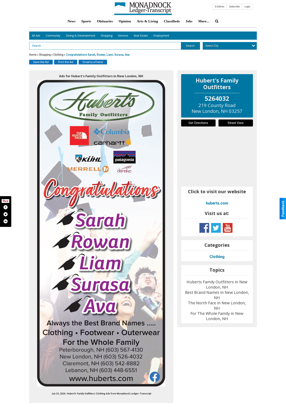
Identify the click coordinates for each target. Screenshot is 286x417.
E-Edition (219, 6)
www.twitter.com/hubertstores (216, 228)
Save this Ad (41, 62)
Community (53, 35)
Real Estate (141, 35)
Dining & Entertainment (80, 35)
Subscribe (234, 6)
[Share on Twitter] (5, 214)
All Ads (36, 35)
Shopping (106, 35)
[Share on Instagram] (5, 221)
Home (33, 54)
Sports (86, 21)
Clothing (58, 54)
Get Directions (198, 123)
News (71, 21)
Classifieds (172, 21)
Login (247, 6)
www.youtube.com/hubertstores (227, 228)
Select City (211, 45)
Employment (161, 35)
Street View (236, 123)
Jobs (189, 21)
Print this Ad (65, 62)
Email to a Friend (93, 62)
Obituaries (105, 21)
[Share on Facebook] (5, 207)
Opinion (125, 21)
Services (123, 35)
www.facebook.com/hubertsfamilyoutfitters (204, 228)
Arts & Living (147, 21)
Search (190, 45)
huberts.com (217, 203)
